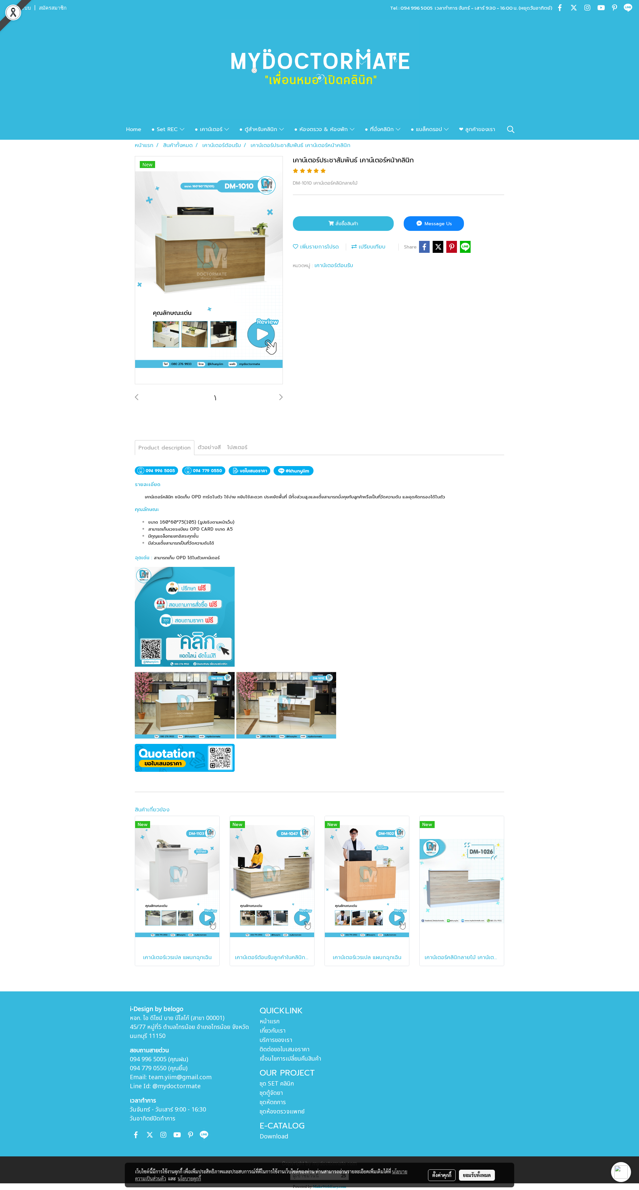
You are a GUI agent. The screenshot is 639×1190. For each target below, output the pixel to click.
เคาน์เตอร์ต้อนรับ (334, 265)
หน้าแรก (270, 1021)
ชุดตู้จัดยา (271, 1093)
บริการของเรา (276, 1040)
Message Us (437, 223)
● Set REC (165, 129)
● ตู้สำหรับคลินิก (259, 129)
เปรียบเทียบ (371, 247)
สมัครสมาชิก (53, 8)
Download (274, 1136)
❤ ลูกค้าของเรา (477, 129)
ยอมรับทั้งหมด (477, 1175)
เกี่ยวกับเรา (273, 1030)
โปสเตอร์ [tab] (237, 447)
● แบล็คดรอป (427, 129)
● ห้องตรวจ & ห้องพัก (322, 129)
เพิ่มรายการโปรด (318, 247)
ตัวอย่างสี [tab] (209, 447)
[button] (511, 129)
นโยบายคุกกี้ (189, 1178)
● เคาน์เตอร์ (209, 129)
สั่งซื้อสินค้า (346, 223)
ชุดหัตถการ (273, 1102)
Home (133, 129)
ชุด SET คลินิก (277, 1083)
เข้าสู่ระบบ (19, 8)
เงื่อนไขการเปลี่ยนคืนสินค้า (290, 1058)
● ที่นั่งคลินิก (380, 129)
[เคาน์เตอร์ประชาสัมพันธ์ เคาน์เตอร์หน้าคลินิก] (209, 270)
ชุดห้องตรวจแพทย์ (282, 1111)
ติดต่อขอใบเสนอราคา (285, 1049)
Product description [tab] (164, 448)
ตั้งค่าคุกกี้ (441, 1175)
